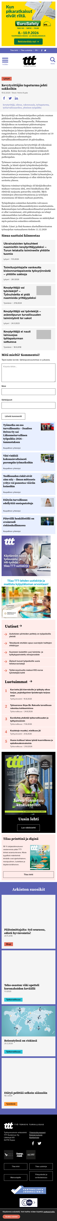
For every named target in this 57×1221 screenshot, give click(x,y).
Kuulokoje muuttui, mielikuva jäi (25, 730)
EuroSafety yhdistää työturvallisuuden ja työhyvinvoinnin (29, 719)
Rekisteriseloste (35, 1135)
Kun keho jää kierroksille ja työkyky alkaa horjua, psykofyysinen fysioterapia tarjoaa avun (30, 692)
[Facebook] (41, 50)
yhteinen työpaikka (32, 107)
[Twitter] (45, 50)
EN (36, 50)
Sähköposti (7, 400)
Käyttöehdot (34, 1137)
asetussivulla (49, 1212)
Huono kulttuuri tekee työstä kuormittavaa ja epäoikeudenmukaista (31, 742)
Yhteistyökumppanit (37, 1132)
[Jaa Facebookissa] (4, 98)
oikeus (19, 104)
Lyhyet (7, 78)
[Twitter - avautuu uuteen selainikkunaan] (39, 1143)
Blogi (8, 944)
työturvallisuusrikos (12, 107)
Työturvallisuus (13, 999)
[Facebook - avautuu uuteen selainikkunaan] (33, 1143)
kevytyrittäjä (9, 104)
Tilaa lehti (14, 50)
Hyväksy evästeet (11, 1217)
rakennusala (29, 104)
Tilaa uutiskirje (26, 50)
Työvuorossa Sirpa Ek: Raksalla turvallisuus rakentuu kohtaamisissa (31, 707)
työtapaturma (42, 104)
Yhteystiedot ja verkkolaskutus (41, 1176)
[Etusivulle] (29, 61)
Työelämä (10, 1104)
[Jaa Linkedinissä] (16, 98)
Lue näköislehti (28, 827)
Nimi (4, 386)
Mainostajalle (15, 1177)
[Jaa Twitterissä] (10, 98)
